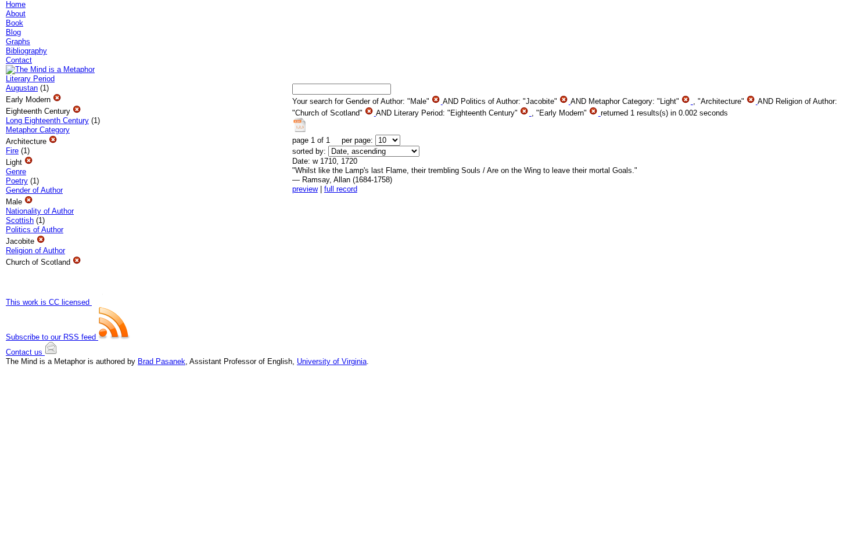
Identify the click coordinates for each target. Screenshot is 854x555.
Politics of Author (34, 229)
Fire (12, 150)
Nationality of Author (40, 211)
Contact (19, 60)
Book (14, 23)
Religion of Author (35, 250)
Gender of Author (34, 190)
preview (305, 189)
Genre (16, 171)
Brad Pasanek (161, 361)
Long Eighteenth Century (47, 120)
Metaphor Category (38, 129)
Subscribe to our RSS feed (52, 337)
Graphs (18, 41)
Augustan (22, 88)
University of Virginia (332, 361)
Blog (13, 32)
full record (340, 189)
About (16, 13)
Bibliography (26, 50)
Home (16, 4)
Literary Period (30, 78)
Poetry (17, 180)
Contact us (25, 352)
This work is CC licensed (49, 302)
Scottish (20, 220)
